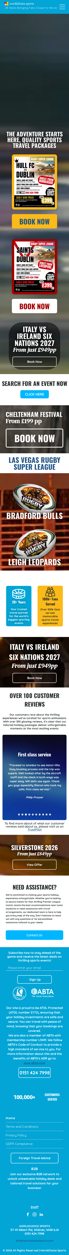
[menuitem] (34, 1118)
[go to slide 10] (50, 814)
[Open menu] (62, 7)
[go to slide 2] (22, 814)
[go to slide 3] (26, 814)
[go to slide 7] (40, 814)
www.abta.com (34, 1063)
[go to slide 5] (33, 814)
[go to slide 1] (19, 814)
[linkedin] (41, 1215)
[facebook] (28, 1215)
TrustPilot (35, 829)
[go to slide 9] (47, 814)
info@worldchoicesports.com (34, 1240)
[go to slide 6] (36, 814)
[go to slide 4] (29, 814)
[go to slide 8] (43, 814)
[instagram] (34, 1215)
